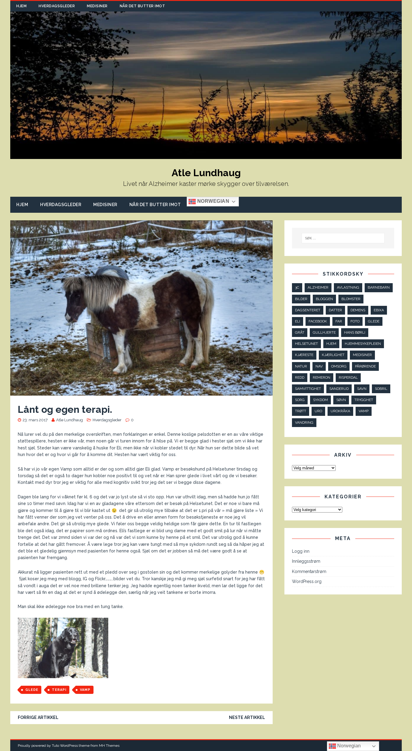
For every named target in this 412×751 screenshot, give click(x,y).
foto (355, 321)
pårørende (365, 366)
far (338, 321)
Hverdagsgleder (57, 6)
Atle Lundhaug (69, 420)
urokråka (340, 411)
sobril (381, 389)
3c (297, 287)
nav (319, 366)
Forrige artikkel (38, 717)
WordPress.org (307, 581)
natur (301, 366)
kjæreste (304, 355)
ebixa (379, 310)
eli (297, 321)
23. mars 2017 (35, 420)
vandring (304, 422)
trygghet (363, 400)
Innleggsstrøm (306, 561)
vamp (85, 690)
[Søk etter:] (343, 238)
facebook (318, 321)
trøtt (300, 411)
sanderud (339, 389)
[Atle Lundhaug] (206, 155)
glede (31, 690)
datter (335, 310)
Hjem (21, 6)
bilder (301, 299)
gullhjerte (324, 332)
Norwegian (212, 201)
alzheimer (318, 287)
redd (299, 377)
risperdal (348, 377)
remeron (321, 377)
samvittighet (308, 389)
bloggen (324, 299)
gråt (299, 332)
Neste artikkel (247, 717)
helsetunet (306, 344)
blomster (350, 299)
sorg (300, 400)
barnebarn (379, 287)
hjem (331, 344)
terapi (59, 690)
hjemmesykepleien (363, 344)
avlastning (348, 287)
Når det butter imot (142, 6)
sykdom (320, 400)
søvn (341, 400)
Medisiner (97, 6)
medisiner (362, 355)
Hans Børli (354, 332)
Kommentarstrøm (309, 571)
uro (318, 411)
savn (361, 389)
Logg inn (300, 551)
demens (357, 310)
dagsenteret (307, 310)
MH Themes (109, 745)
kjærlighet (333, 355)
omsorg (339, 366)
